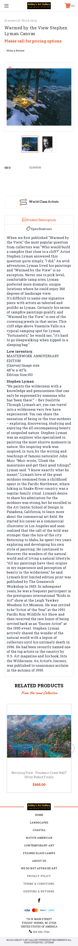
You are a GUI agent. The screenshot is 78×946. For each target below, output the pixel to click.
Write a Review (15, 50)
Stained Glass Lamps (39, 853)
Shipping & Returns (38, 891)
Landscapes (39, 822)
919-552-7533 (41, 932)
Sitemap (49, 942)
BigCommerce (59, 940)
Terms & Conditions (38, 883)
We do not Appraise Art (39, 868)
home (39, 814)
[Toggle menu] (11, 5)
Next (73, 748)
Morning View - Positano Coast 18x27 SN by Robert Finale (39, 775)
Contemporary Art (39, 845)
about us (39, 860)
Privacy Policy (39, 876)
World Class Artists (43, 202)
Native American (39, 837)
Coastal (39, 830)
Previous (5, 748)
